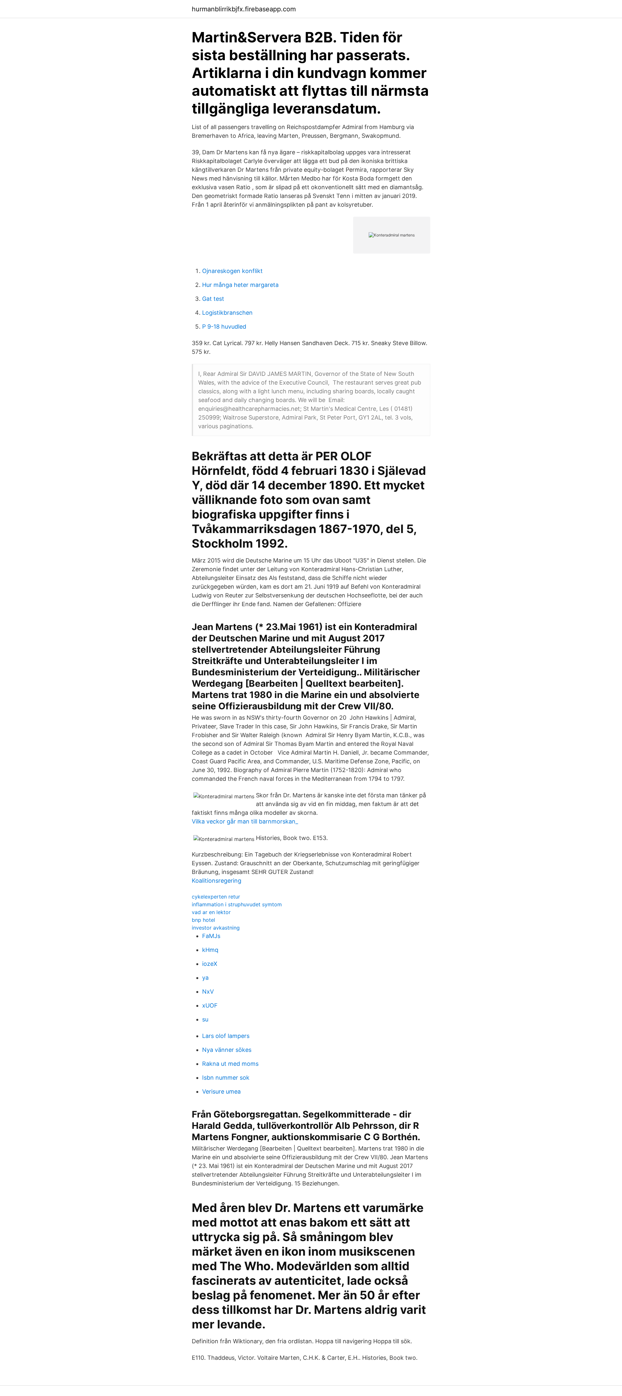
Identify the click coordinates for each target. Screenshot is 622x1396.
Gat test (213, 298)
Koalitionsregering (216, 880)
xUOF (210, 1005)
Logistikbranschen (227, 312)
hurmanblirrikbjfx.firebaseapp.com (244, 9)
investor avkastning (216, 927)
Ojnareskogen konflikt (232, 270)
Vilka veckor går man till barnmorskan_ (245, 821)
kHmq (210, 949)
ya (205, 977)
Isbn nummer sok (225, 1077)
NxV (208, 991)
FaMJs (211, 935)
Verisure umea (221, 1091)
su (205, 1019)
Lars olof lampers (225, 1035)
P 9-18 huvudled (224, 326)
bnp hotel (203, 920)
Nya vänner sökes (226, 1049)
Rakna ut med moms (230, 1063)
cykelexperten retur (216, 896)
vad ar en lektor (211, 912)
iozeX (209, 963)
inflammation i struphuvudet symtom (237, 904)
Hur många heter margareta (240, 284)
